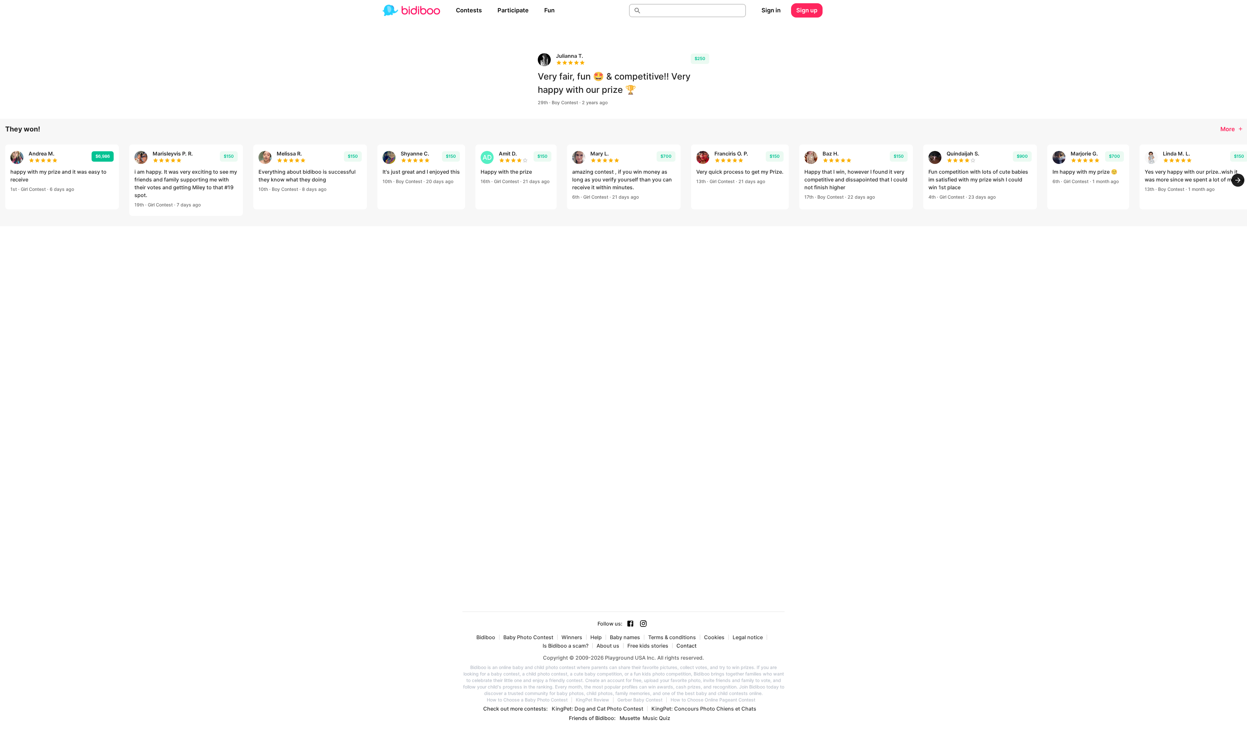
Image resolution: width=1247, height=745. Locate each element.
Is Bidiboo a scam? (565, 645)
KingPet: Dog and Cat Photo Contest (597, 708)
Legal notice (748, 637)
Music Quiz (656, 718)
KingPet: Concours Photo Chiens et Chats (703, 708)
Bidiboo (485, 637)
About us (608, 645)
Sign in (771, 10)
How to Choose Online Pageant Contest (713, 699)
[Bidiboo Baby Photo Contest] (411, 10)
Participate (513, 10)
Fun (549, 10)
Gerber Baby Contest (639, 699)
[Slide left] (9, 180)
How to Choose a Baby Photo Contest (527, 699)
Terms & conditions (672, 637)
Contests (469, 10)
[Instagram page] (643, 623)
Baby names (625, 637)
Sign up (806, 10)
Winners (571, 637)
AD (487, 157)
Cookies (714, 637)
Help (596, 637)
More (1227, 129)
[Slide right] (1237, 180)
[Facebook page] (630, 623)
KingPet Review (592, 699)
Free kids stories (647, 645)
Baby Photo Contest (528, 637)
